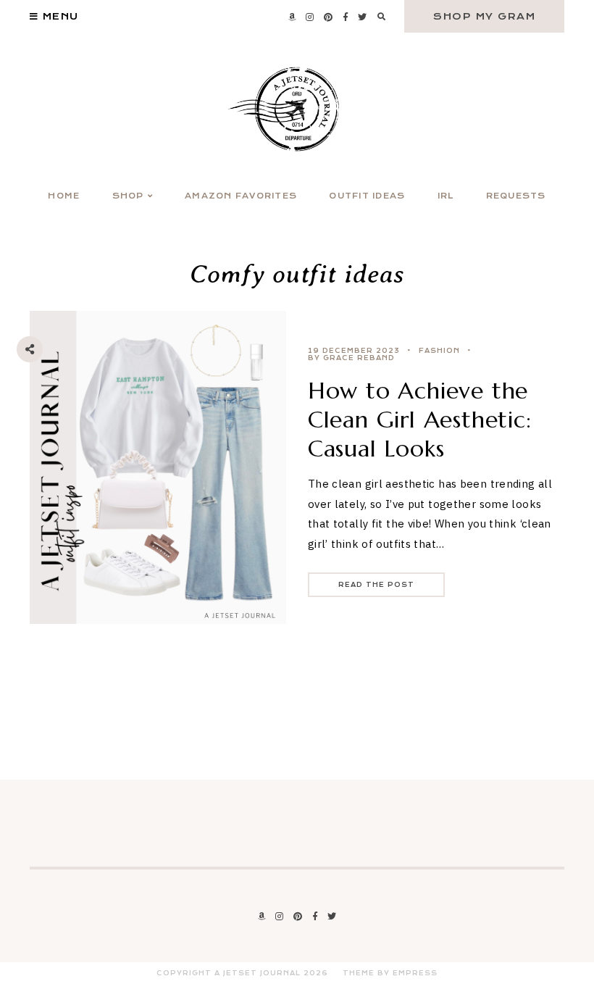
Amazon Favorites (241, 196)
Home (64, 196)
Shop (128, 196)
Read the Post (376, 584)
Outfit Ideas (367, 196)
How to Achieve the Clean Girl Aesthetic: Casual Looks (420, 419)
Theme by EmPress (390, 973)
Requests (516, 196)
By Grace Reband (351, 358)
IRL (446, 196)
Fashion (439, 350)
